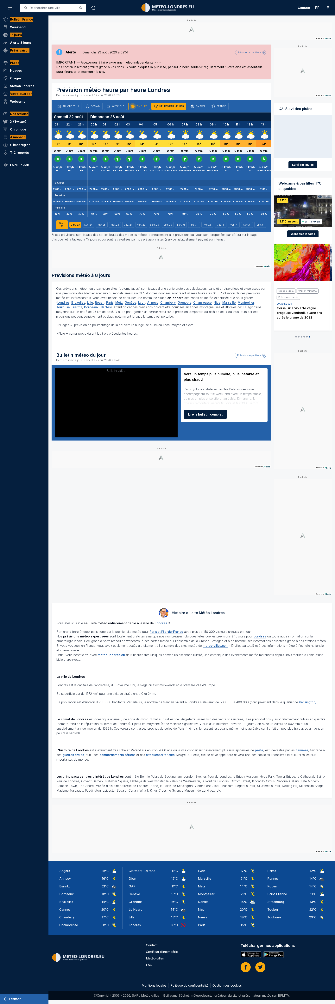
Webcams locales (303, 233)
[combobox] (53, 8)
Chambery (67, 917)
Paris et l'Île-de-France (166, 632)
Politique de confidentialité (189, 985)
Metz (119, 302)
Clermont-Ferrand (142, 871)
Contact (304, 8)
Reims (271, 871)
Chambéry (168, 302)
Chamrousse (202, 302)
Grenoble (184, 302)
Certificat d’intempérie (162, 952)
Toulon (272, 909)
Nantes (105, 307)
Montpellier (246, 302)
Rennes (272, 878)
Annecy (152, 302)
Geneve (134, 894)
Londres (63, 302)
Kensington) (307, 702)
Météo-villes (155, 958)
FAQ (149, 965)
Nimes (202, 917)
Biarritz (77, 307)
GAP (132, 886)
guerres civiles (73, 755)
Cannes (64, 909)
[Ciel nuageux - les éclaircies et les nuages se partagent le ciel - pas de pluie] (57, 134)
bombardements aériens (117, 755)
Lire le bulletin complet (205, 414)
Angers (64, 871)
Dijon (132, 878)
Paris (109, 302)
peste (259, 750)
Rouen (99, 302)
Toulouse (63, 307)
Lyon (141, 302)
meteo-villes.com (215, 646)
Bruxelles (78, 302)
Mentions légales (154, 985)
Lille (90, 302)
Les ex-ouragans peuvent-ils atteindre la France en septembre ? (302, 312)
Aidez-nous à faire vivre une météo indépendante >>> (121, 62)
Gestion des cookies (227, 985)
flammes (302, 750)
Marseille (229, 302)
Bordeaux (91, 307)
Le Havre (135, 909)
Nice (217, 302)
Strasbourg (275, 902)
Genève (130, 302)
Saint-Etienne (277, 894)
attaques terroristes (160, 755)
